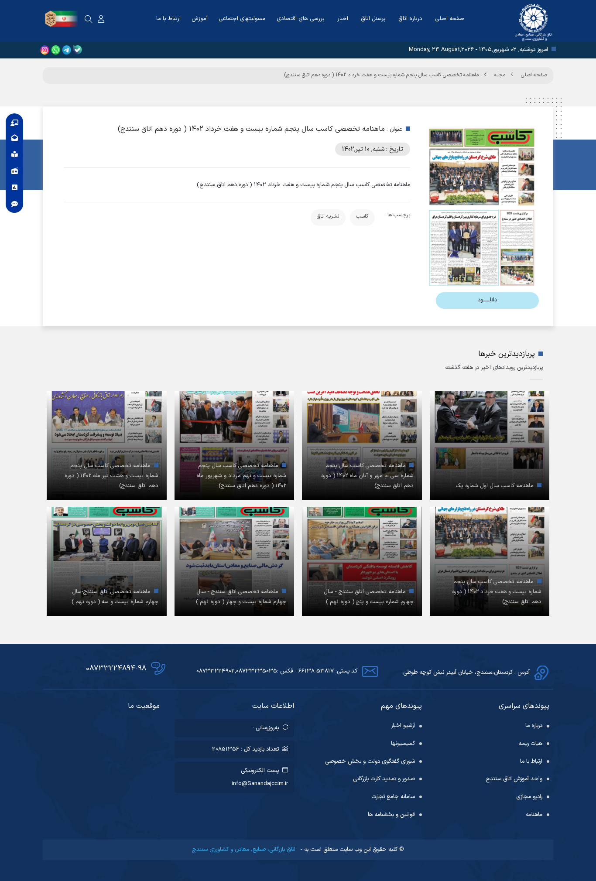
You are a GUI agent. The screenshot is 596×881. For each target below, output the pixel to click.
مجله (499, 75)
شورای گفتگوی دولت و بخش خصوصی (370, 761)
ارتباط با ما (168, 18)
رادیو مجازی (529, 796)
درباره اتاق (410, 18)
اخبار (342, 18)
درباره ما (533, 725)
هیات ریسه (530, 743)
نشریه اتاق (328, 216)
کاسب (362, 216)
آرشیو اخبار (403, 725)
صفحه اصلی (449, 18)
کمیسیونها (403, 743)
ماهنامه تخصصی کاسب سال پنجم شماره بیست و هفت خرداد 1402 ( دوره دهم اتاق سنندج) (381, 75)
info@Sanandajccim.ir (260, 783)
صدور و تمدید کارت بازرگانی (384, 779)
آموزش (200, 18)
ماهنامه (534, 814)
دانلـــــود (487, 300)
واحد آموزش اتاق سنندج (514, 779)
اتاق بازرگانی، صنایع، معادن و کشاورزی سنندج (244, 849)
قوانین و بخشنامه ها (391, 814)
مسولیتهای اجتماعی (242, 18)
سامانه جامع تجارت (393, 796)
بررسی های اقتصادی (301, 18)
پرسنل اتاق (373, 18)
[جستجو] (88, 19)
